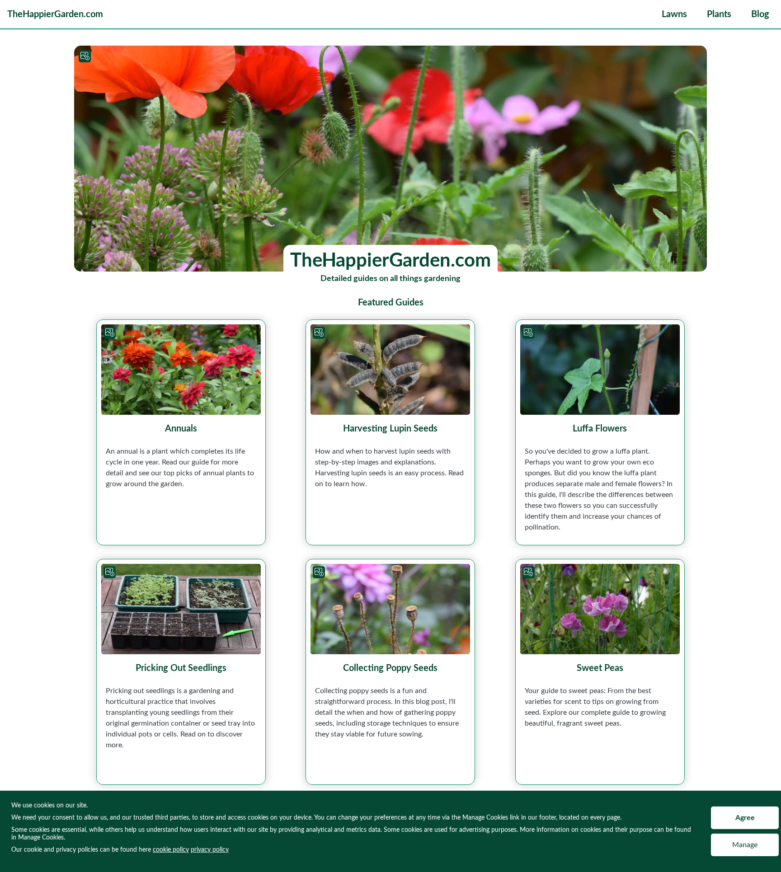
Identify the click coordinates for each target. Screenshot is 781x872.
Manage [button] (744, 845)
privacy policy (210, 850)
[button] (674, 14)
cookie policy (171, 850)
